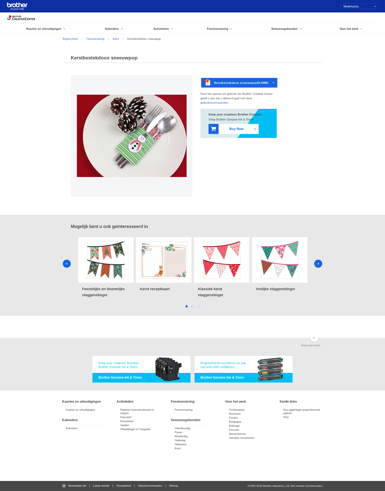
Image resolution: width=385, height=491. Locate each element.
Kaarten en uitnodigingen (80, 409)
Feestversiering (95, 38)
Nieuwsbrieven (237, 433)
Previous (67, 264)
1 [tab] (186, 306)
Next (318, 264)
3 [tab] (199, 306)
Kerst (116, 38)
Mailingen (234, 425)
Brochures (235, 413)
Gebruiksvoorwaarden (150, 485)
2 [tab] (192, 306)
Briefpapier (235, 421)
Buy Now (236, 129)
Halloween (180, 444)
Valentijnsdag (182, 428)
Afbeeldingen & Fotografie (135, 429)
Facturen (234, 429)
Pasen (178, 432)
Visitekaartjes (237, 409)
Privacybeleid (123, 485)
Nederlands (351, 6)
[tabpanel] (106, 267)
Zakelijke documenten (241, 437)
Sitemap (173, 485)
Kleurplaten (126, 421)
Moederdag (181, 436)
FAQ (286, 417)
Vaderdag (180, 440)
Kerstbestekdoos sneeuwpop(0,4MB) (241, 82)
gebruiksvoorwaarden (214, 102)
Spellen (124, 425)
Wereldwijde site (77, 485)
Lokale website (101, 485)
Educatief (125, 417)
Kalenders (72, 428)
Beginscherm (70, 38)
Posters (233, 417)
